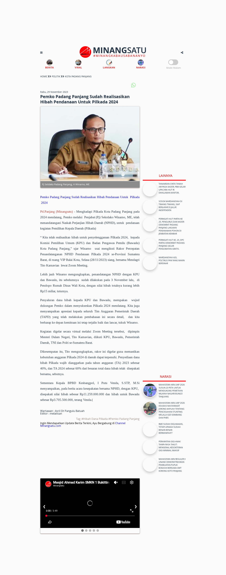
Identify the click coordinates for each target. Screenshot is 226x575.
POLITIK (56, 76)
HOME (43, 76)
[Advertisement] (113, 23)
